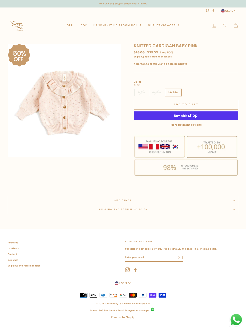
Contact (12, 254)
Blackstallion (142, 303)
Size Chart (123, 200)
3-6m (141, 92)
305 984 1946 (107, 310)
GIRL (70, 25)
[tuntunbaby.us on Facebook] (135, 269)
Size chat (13, 259)
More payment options (186, 124)
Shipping (139, 56)
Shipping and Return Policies (123, 209)
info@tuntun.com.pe (137, 310)
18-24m (173, 92)
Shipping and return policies (24, 265)
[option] (123, 4)
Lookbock (13, 248)
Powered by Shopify (123, 317)
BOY (84, 25)
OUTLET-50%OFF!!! (163, 25)
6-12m (156, 92)
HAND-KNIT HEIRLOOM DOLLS (117, 25)
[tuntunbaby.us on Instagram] (127, 269)
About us (13, 242)
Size (137, 85)
